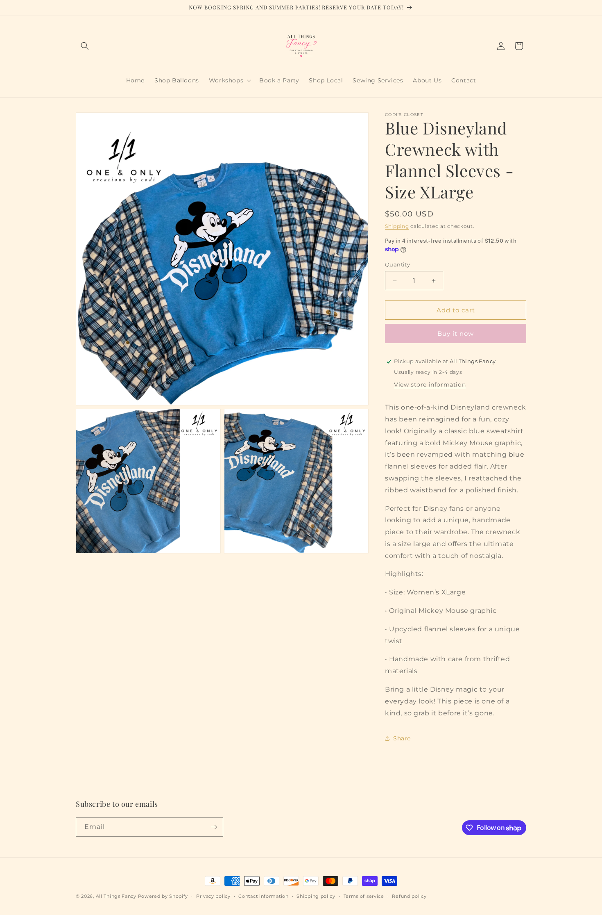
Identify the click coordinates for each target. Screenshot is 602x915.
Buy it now (455, 333)
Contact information (263, 896)
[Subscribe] (214, 827)
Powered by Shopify (163, 896)
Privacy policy (213, 896)
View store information (430, 384)
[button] (85, 46)
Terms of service (364, 896)
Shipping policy (315, 896)
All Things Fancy (116, 896)
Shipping (397, 226)
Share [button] (402, 738)
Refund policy (409, 896)
